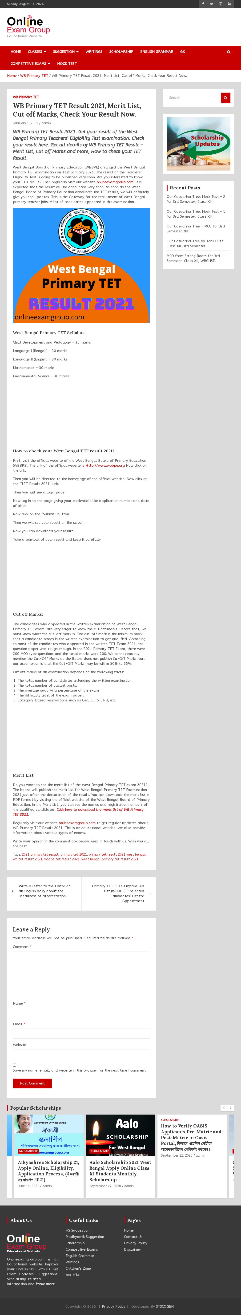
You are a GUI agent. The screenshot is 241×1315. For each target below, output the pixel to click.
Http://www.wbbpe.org (105, 465)
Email (19, 1024)
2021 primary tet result (40, 855)
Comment (22, 947)
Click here (64, 809)
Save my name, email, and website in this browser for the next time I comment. (80, 1070)
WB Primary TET (26, 97)
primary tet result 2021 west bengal (117, 855)
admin (46, 123)
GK (182, 52)
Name (19, 1003)
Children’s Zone (78, 1268)
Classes (35, 52)
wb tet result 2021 (27, 859)
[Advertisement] (81, 415)
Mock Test (67, 64)
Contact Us (133, 1237)
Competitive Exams (28, 64)
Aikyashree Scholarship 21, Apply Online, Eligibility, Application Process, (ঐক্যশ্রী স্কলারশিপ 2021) (48, 1170)
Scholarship (121, 52)
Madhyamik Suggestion (85, 1237)
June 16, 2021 (28, 1186)
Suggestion (64, 52)
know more (45, 1284)
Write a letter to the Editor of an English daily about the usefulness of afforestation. (44, 891)
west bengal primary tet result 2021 (109, 859)
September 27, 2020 (105, 1186)
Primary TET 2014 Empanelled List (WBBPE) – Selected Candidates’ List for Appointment (118, 893)
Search (225, 98)
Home (16, 52)
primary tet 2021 (73, 855)
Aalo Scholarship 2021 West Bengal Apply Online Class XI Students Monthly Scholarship (120, 1170)
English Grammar (156, 52)
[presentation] (224, 1108)
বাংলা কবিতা (73, 1275)
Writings (94, 52)
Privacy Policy (135, 1243)
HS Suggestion (77, 1230)
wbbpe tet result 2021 (62, 859)
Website (19, 1045)
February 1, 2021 (25, 123)
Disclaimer (132, 1249)
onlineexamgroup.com (115, 182)
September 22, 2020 (177, 1156)
